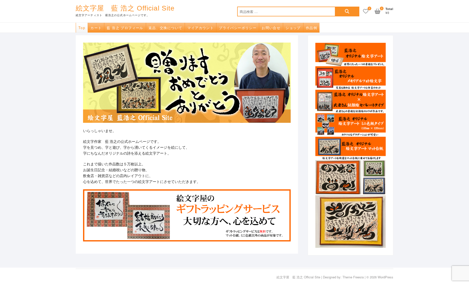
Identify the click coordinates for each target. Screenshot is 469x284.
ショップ (293, 27)
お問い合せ (271, 27)
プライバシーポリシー (237, 27)
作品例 (311, 27)
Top (81, 27)
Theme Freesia (353, 277)
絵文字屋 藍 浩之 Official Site (125, 8)
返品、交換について (165, 27)
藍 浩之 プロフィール (125, 27)
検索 (347, 11)
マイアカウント (200, 27)
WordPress (385, 277)
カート (96, 27)
